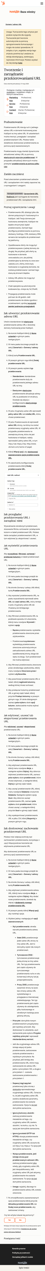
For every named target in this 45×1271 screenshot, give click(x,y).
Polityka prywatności (21, 1253)
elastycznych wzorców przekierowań (19, 157)
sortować (31, 554)
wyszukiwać (13, 554)
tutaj (20, 63)
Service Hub (12, 105)
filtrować (22, 554)
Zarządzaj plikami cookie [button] (22, 1257)
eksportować (29, 727)
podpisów (11, 92)
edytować (12, 727)
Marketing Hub (13, 99)
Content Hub (12, 111)
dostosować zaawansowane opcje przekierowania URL (23, 455)
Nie (20, 1220)
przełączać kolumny (12, 557)
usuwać (20, 727)
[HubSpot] (3, 3)
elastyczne (28, 322)
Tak (9, 1220)
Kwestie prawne (18, 1249)
